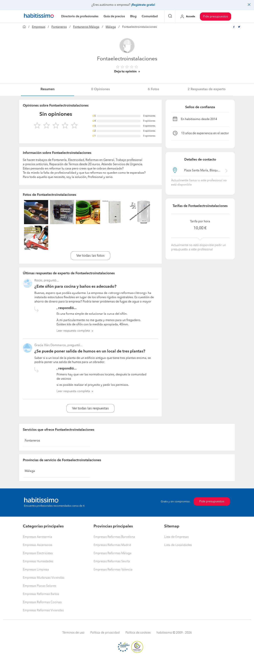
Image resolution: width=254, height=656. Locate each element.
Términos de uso (73, 632)
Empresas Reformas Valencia (113, 569)
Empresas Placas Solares (39, 586)
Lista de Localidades (178, 545)
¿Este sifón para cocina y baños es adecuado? (75, 287)
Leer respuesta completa (73, 330)
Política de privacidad (105, 632)
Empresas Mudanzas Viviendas (43, 577)
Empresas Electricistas (38, 553)
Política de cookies (138, 632)
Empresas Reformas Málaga (112, 553)
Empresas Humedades (38, 561)
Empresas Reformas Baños (41, 594)
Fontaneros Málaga (86, 27)
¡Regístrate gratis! (143, 5)
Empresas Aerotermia (37, 537)
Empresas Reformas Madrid (112, 545)
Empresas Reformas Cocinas (42, 602)
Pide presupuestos (215, 16)
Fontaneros (59, 27)
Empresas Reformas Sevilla (112, 561)
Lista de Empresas (176, 537)
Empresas (38, 27)
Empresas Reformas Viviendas (43, 610)
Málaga (111, 27)
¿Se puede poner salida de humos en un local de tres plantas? (89, 351)
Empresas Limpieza (36, 569)
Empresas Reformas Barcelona (114, 537)
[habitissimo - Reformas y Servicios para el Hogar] (39, 16)
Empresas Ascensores (37, 545)
